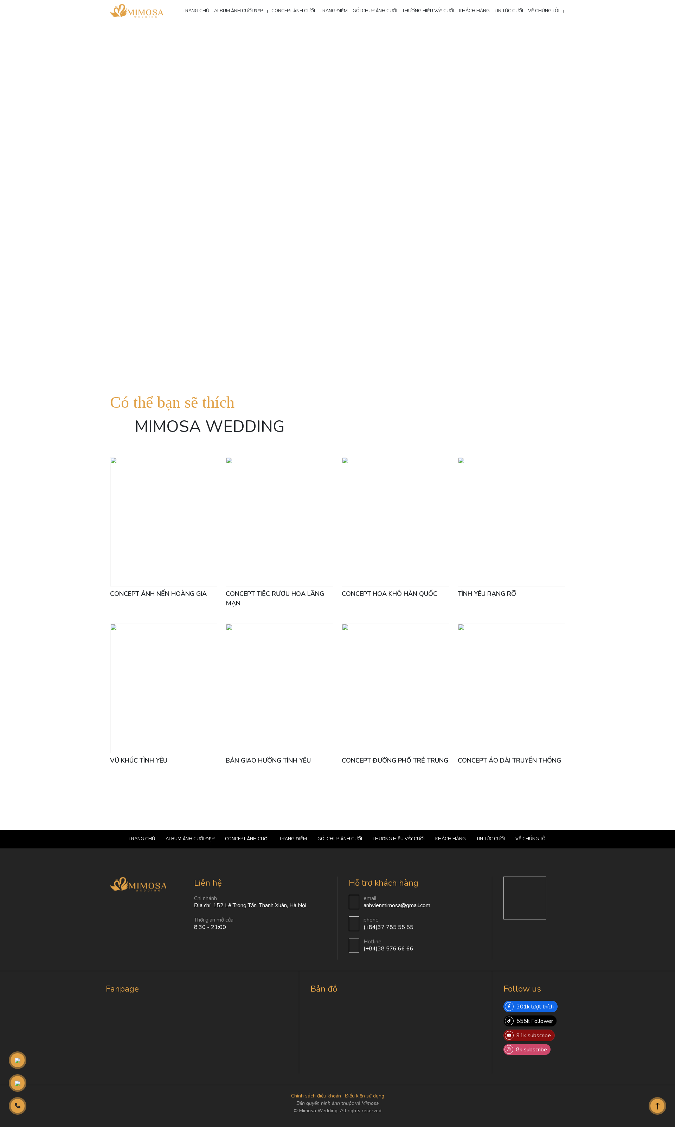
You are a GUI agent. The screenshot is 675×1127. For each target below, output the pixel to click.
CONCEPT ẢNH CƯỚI (293, 11)
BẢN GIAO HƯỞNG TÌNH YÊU (268, 760)
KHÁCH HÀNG (474, 11)
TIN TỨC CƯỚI (509, 11)
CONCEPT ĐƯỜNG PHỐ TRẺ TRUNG (395, 760)
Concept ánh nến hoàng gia (158, 594)
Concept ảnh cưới (232, 37)
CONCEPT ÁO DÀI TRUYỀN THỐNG (509, 760)
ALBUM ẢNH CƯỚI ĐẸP (238, 11)
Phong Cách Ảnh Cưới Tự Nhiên (273, 37)
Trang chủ (196, 11)
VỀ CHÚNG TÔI (543, 11)
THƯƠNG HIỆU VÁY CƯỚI (428, 11)
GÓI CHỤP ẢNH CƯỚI (375, 11)
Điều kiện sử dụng (364, 1096)
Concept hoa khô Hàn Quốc (389, 594)
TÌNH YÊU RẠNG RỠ (487, 594)
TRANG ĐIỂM (334, 11)
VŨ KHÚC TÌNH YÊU (138, 760)
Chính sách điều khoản (316, 1096)
